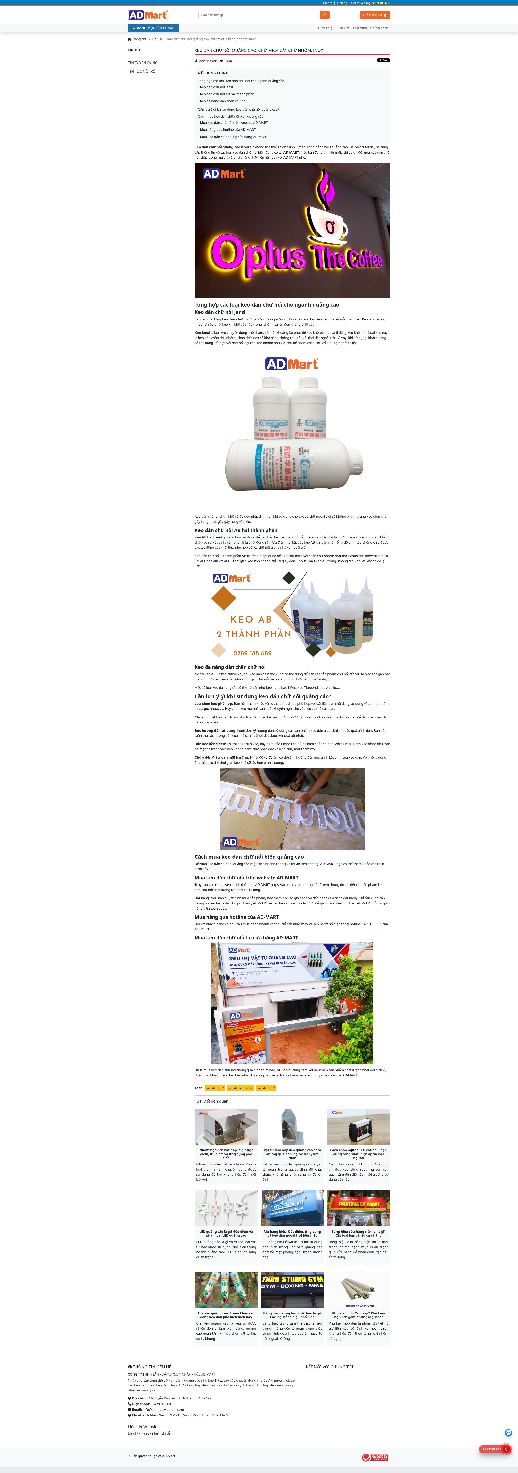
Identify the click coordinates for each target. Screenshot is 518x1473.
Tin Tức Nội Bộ (142, 71)
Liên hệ (342, 3)
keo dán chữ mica (241, 1088)
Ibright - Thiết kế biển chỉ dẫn (150, 1433)
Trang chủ (139, 39)
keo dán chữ (215, 1088)
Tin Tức (343, 28)
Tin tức (327, 3)
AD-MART (291, 152)
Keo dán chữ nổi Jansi (216, 86)
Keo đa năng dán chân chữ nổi (223, 101)
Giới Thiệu (326, 28)
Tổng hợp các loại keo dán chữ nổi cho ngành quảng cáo (241, 80)
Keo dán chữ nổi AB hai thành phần (227, 94)
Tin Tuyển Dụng (143, 62)
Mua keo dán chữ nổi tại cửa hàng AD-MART (234, 136)
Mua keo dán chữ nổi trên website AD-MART (234, 122)
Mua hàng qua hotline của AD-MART (228, 129)
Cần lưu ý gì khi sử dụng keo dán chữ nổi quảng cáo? (238, 109)
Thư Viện (360, 28)
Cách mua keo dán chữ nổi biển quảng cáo (230, 116)
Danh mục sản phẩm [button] (155, 28)
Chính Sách (379, 28)
